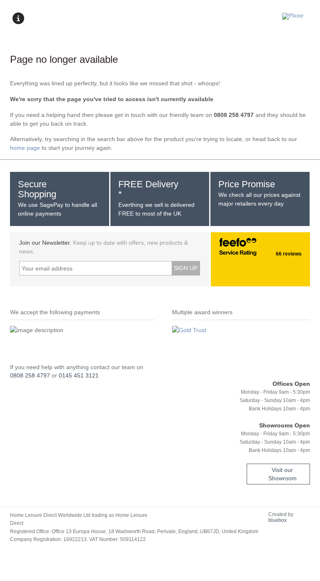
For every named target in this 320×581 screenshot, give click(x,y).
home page (25, 147)
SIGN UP (186, 268)
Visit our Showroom (282, 474)
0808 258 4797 (30, 375)
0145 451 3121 (79, 375)
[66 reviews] (219, 244)
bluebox (277, 520)
